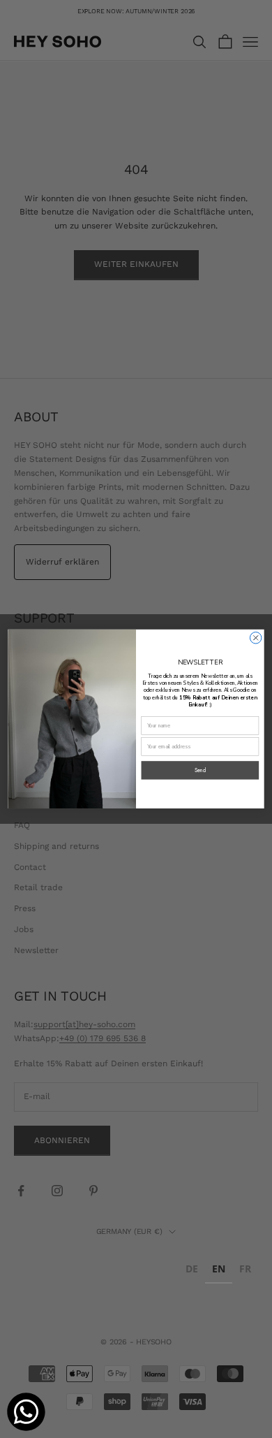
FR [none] (245, 1268)
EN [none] (218, 1268)
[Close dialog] (255, 638)
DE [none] (192, 1268)
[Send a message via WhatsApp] (26, 1412)
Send (200, 770)
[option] (192, 1270)
